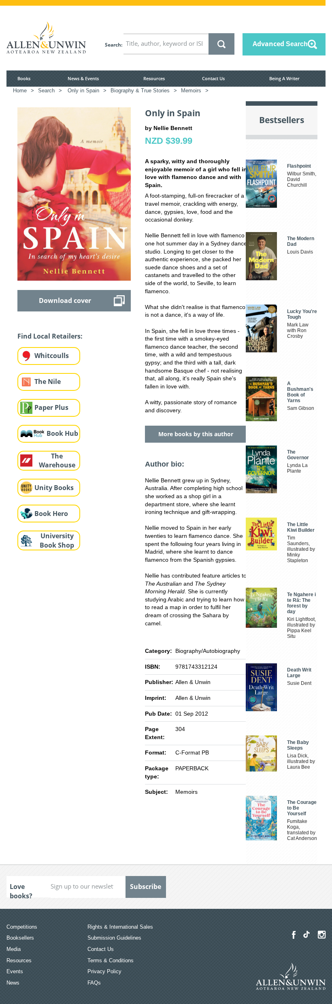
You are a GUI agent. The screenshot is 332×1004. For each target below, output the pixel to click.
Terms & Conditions (110, 960)
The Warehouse (57, 461)
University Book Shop (57, 540)
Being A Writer (284, 78)
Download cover (65, 300)
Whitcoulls (51, 355)
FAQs (94, 983)
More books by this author (195, 434)
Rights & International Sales (120, 927)
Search (113, 44)
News (12, 983)
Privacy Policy (104, 971)
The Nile (47, 381)
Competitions (21, 927)
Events (14, 971)
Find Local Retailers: (50, 336)
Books (23, 78)
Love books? (21, 889)
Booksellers (20, 938)
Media (13, 949)
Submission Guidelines (114, 938)
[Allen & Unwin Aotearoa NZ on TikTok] (306, 934)
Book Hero (51, 513)
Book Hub (62, 433)
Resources (154, 78)
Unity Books (54, 487)
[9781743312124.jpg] (74, 193)
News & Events (83, 78)
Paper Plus (51, 407)
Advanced (280, 43)
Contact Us (213, 78)
